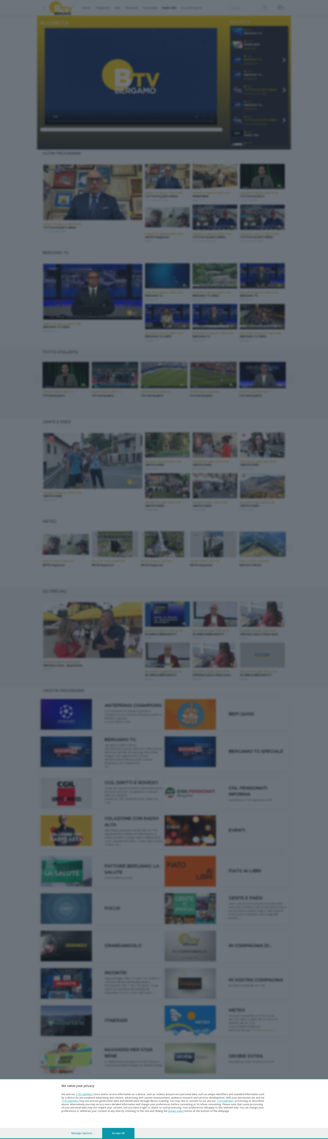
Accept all (118, 1133)
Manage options (81, 1133)
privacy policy (176, 1111)
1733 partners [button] (84, 1094)
